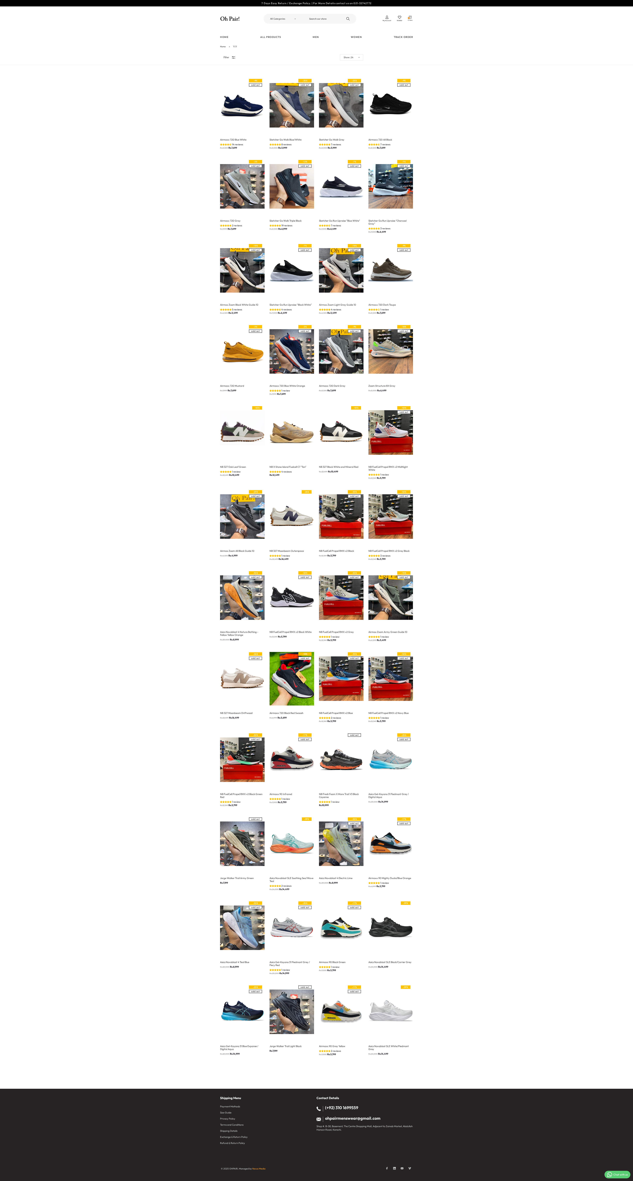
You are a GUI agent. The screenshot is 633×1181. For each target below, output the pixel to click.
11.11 (235, 46)
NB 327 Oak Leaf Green (233, 466)
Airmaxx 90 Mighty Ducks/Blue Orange (389, 878)
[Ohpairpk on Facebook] (387, 1168)
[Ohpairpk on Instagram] (394, 1168)
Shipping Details (228, 1130)
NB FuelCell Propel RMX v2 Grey (336, 632)
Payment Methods (230, 1106)
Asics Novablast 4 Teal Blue (234, 962)
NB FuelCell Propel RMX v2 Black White (291, 632)
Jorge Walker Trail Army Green (237, 878)
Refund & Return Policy (232, 1143)
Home (223, 46)
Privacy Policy (227, 1118)
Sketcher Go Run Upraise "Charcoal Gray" (387, 222)
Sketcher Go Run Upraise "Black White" (291, 304)
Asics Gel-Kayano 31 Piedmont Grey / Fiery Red (290, 964)
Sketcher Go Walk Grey (331, 139)
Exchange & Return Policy (234, 1136)
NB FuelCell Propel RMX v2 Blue (336, 713)
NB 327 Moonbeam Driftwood (236, 713)
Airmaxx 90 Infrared (281, 794)
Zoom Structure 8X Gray (381, 385)
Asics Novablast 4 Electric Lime (335, 878)
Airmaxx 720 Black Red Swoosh (286, 713)
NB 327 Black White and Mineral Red (338, 466)
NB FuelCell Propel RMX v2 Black (336, 550)
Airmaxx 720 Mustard (232, 385)
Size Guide (225, 1112)
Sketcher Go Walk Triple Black (285, 220)
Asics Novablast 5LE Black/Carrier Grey (389, 962)
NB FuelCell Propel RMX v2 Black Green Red (241, 796)
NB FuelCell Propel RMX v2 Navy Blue (388, 713)
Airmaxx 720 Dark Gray (332, 385)
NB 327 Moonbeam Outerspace (287, 550)
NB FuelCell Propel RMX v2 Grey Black (388, 550)
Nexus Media (258, 1168)
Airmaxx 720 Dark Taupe (382, 304)
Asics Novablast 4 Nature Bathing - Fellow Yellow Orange (239, 633)
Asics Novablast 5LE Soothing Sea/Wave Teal (291, 880)
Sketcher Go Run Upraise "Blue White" (339, 220)
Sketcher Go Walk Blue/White (285, 139)
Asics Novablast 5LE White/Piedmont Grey (388, 1048)
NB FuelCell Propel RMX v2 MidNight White (388, 468)
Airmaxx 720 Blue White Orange (287, 385)
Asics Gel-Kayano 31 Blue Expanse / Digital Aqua (239, 1048)
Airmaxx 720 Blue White (233, 139)
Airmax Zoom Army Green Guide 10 (387, 632)
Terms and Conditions (231, 1124)
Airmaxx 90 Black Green (332, 962)
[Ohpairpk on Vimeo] (409, 1168)
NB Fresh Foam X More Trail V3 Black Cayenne (339, 796)
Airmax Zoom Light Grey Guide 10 (337, 304)
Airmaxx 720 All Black (380, 139)
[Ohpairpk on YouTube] (402, 1168)
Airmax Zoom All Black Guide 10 (237, 550)
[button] (226, 144)
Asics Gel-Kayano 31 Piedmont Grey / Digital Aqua (388, 796)
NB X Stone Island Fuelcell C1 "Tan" (288, 466)
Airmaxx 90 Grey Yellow (332, 1046)
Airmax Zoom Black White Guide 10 (239, 304)
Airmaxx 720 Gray (230, 220)
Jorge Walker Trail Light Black (285, 1046)
